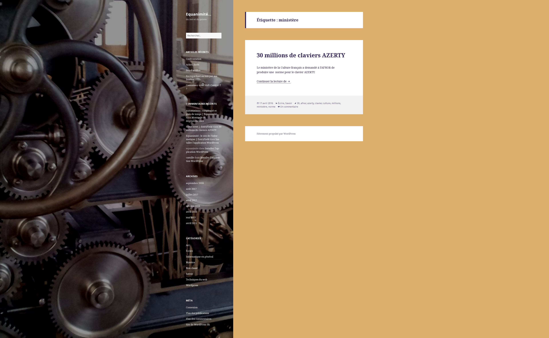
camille (190, 157)
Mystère (190, 262)
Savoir (189, 273)
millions (336, 103)
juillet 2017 (192, 194)
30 (298, 103)
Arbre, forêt (192, 64)
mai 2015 (191, 217)
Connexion (192, 307)
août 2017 (191, 188)
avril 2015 (191, 223)
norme (271, 106)
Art (188, 245)
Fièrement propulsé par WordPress (276, 133)
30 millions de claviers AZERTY (301, 55)
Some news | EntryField (199, 126)
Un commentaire (289, 106)
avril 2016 (191, 211)
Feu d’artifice (193, 70)
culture (327, 103)
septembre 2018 (195, 183)
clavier (318, 103)
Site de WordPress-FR (198, 324)
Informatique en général (199, 256)
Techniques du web (196, 279)
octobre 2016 (193, 206)
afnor (303, 103)
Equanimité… (198, 14)
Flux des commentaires (198, 318)
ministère (262, 106)
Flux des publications (197, 313)
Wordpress (192, 285)
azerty (310, 103)
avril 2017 (191, 200)
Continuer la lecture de (274, 81)
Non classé (192, 268)
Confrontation (193, 58)
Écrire (189, 250)
